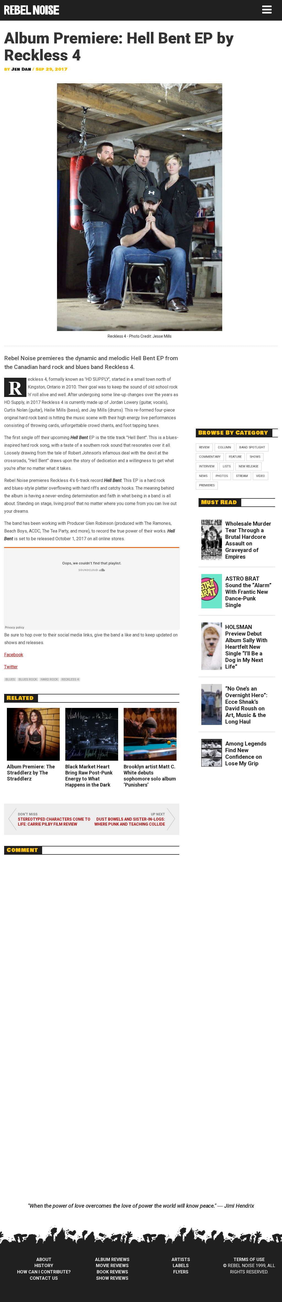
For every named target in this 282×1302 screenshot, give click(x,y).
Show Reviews (112, 1278)
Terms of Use (249, 1259)
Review (204, 447)
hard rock (49, 679)
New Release (248, 466)
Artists (181, 1259)
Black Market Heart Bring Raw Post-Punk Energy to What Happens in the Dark (89, 776)
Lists (227, 466)
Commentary (210, 457)
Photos (222, 476)
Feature (235, 457)
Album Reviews (112, 1259)
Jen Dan (21, 69)
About (43, 1259)
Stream (242, 476)
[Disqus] (91, 934)
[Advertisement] (237, 384)
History (43, 1265)
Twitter (11, 666)
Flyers (180, 1272)
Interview (207, 466)
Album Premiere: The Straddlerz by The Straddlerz (31, 773)
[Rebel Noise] (31, 13)
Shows (255, 457)
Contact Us (44, 1278)
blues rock (28, 679)
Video (260, 476)
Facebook (13, 654)
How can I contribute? (44, 1272)
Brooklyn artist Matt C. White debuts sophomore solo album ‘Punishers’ (150, 776)
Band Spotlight (252, 447)
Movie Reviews (112, 1265)
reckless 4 (70, 679)
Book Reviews (112, 1272)
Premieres (207, 485)
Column (224, 447)
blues (10, 679)
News (203, 476)
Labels (181, 1265)
